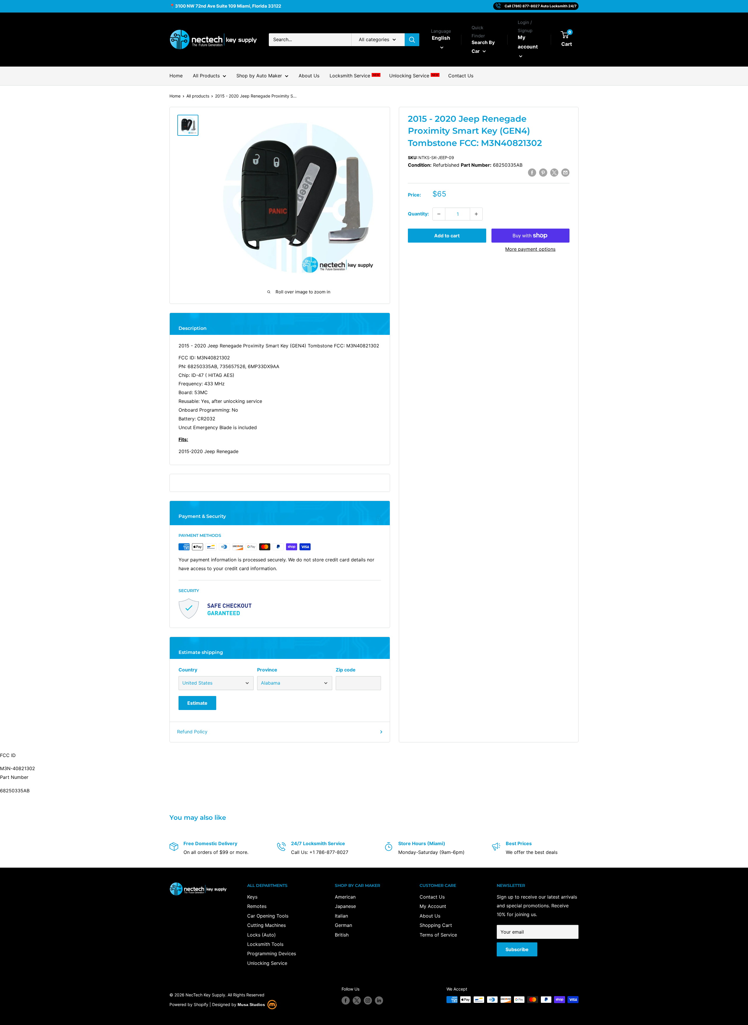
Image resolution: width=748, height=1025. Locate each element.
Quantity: (418, 214)
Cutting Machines (266, 925)
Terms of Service (438, 935)
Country (188, 670)
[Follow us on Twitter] (357, 1000)
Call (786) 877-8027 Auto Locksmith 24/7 (540, 6)
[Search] (412, 39)
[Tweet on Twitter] (554, 172)
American (345, 897)
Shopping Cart (436, 925)
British (342, 935)
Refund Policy (192, 732)
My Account (433, 906)
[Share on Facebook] (532, 172)
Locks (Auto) (261, 935)
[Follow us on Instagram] (368, 1000)
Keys (252, 897)
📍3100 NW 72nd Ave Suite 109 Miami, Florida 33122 (225, 6)
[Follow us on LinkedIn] (379, 1000)
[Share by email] (565, 172)
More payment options (530, 249)
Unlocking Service (413, 76)
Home (176, 76)
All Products (206, 76)
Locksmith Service (354, 76)
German (343, 925)
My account (528, 42)
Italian (341, 916)
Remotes (256, 906)
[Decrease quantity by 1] (439, 214)
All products (197, 95)
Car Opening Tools (267, 916)
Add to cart (447, 236)
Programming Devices (271, 953)
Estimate (197, 703)
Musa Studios (251, 1004)
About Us (309, 76)
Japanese (345, 906)
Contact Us (460, 76)
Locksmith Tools (265, 944)
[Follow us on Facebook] (346, 1000)
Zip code (346, 670)
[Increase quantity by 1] (476, 214)
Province (267, 670)
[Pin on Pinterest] (543, 172)
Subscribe (517, 949)
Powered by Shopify (188, 1004)
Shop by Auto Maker (259, 76)
